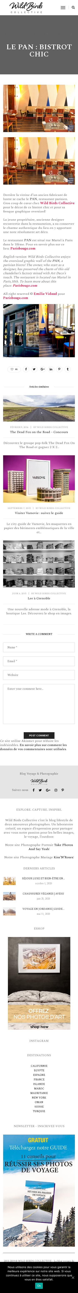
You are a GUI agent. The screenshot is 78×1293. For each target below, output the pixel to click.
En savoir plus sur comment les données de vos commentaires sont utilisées (33, 747)
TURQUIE (39, 1111)
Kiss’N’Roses (63, 857)
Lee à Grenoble (39, 598)
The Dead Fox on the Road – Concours (39, 432)
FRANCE (39, 1080)
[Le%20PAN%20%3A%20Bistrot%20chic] (26, 369)
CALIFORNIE (39, 1066)
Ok (39, 1285)
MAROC (39, 1089)
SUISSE (39, 1107)
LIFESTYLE (28, 38)
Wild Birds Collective (53, 34)
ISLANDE (39, 1084)
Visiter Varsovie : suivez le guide (39, 513)
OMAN (39, 1102)
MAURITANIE (39, 1093)
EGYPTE (39, 1071)
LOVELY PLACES (46, 38)
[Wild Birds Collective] (26, 7)
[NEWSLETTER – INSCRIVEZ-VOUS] (39, 1190)
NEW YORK (39, 1098)
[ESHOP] (39, 982)
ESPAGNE (39, 1075)
